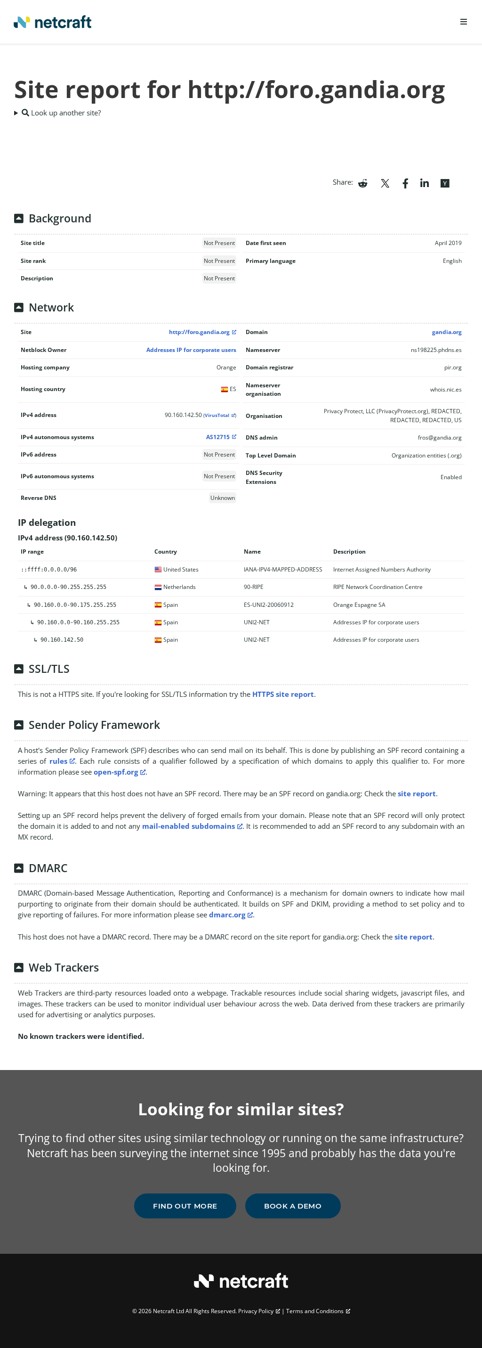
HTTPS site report (283, 694)
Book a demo (293, 1205)
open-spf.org (116, 771)
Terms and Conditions (315, 1311)
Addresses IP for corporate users (191, 350)
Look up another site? (65, 112)
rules (58, 761)
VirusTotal (217, 415)
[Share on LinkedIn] (424, 182)
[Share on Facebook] (405, 182)
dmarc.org (227, 914)
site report (417, 793)
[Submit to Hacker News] (445, 182)
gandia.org (447, 332)
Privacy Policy (255, 1311)
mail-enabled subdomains (188, 826)
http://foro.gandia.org (199, 332)
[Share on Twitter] (385, 182)
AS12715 (218, 437)
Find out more (185, 1205)
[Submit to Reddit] (363, 182)
